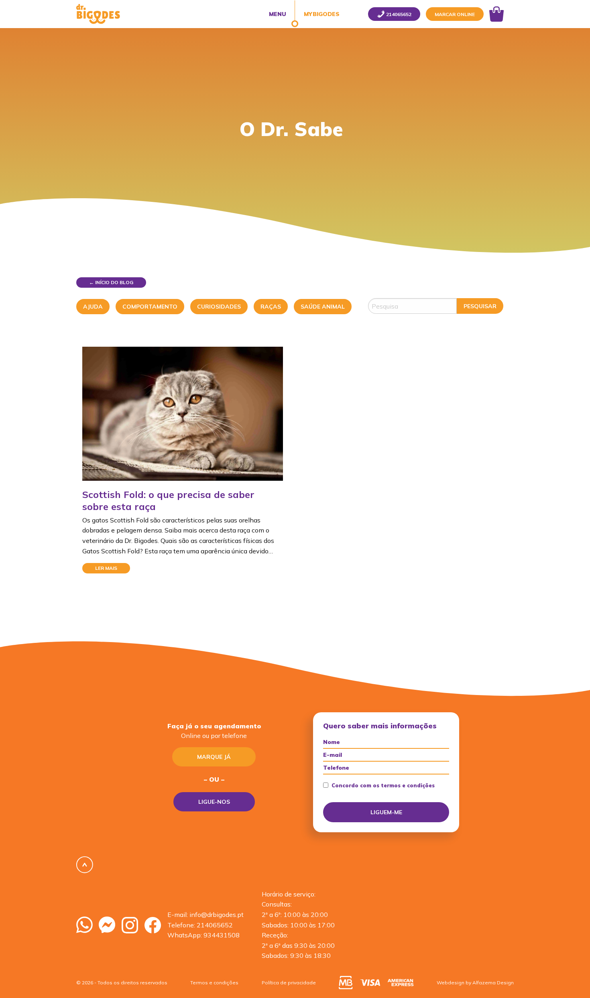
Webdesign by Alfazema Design (475, 983)
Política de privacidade (289, 983)
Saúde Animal (323, 306)
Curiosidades (219, 306)
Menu (277, 14)
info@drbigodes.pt (216, 915)
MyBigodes (321, 14)
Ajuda (93, 306)
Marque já (214, 756)
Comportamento (149, 306)
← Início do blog (111, 282)
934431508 (221, 935)
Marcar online (455, 14)
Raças (270, 306)
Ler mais (106, 568)
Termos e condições (214, 983)
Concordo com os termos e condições (383, 786)
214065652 (215, 925)
